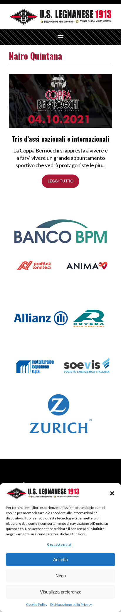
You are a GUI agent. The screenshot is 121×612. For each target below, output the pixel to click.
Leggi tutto (60, 181)
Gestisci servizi (59, 544)
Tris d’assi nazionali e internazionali (60, 138)
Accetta (60, 559)
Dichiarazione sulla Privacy (71, 604)
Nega (61, 575)
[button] (112, 493)
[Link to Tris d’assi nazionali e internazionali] (60, 100)
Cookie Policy (36, 604)
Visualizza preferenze (60, 591)
